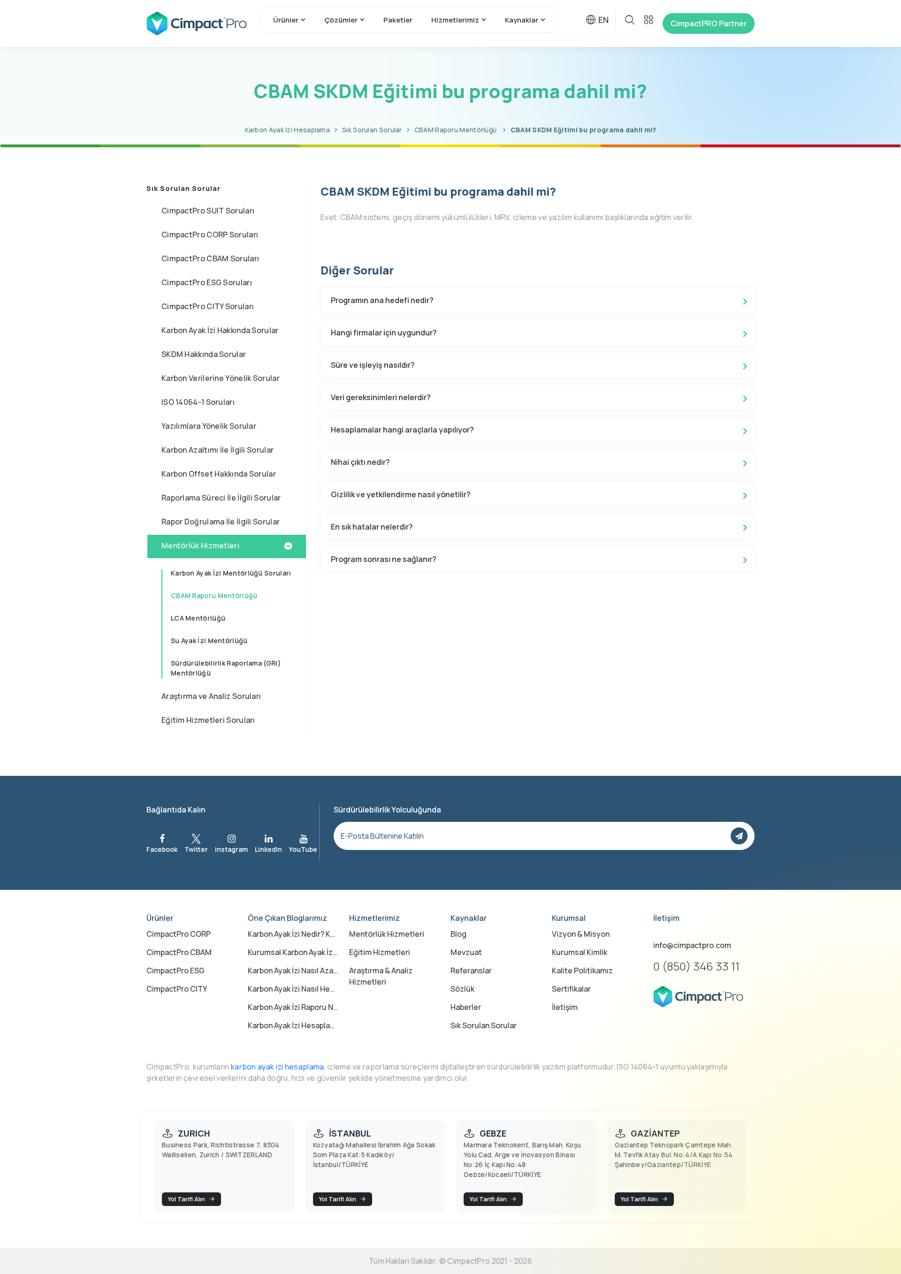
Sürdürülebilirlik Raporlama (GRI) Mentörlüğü (226, 668)
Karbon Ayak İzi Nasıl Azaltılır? (293, 970)
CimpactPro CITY (176, 989)
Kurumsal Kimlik (579, 952)
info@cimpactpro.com (692, 945)
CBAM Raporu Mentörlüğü (456, 129)
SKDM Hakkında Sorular (203, 354)
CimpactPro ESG (175, 970)
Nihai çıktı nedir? (360, 462)
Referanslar (471, 970)
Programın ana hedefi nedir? (382, 300)
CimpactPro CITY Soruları (207, 306)
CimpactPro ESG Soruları (206, 282)
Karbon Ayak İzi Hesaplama (287, 129)
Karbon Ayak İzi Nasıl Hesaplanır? (293, 989)
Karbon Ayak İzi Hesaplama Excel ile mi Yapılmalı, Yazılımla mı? (293, 1025)
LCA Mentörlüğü (198, 618)
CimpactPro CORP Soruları (209, 234)
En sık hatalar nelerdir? (372, 527)
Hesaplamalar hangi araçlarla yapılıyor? (402, 430)
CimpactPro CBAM (179, 952)
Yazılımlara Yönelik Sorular (208, 426)
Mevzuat (466, 952)
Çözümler (341, 19)
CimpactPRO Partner (709, 23)
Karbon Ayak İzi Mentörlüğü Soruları (231, 573)
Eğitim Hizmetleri (379, 952)
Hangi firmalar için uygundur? (384, 332)
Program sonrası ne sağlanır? (383, 559)
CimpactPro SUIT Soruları (207, 210)
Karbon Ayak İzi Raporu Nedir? (293, 1007)
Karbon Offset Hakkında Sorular (218, 474)
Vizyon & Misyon (581, 934)
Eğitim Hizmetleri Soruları (208, 720)
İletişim (565, 1007)
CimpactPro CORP (178, 934)
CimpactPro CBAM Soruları (210, 258)
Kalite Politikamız (582, 970)
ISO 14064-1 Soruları (198, 402)
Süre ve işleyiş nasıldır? (373, 365)
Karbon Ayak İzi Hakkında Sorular (220, 330)
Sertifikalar (571, 989)
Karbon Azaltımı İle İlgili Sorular (217, 450)
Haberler (465, 1007)
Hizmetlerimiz (455, 19)
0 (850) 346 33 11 (696, 966)
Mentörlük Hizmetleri (200, 545)
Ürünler (285, 19)
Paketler (397, 19)
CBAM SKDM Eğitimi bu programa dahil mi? (584, 129)
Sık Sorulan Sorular (372, 129)
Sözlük (462, 989)
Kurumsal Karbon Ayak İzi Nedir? (293, 952)
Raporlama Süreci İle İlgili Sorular (221, 498)
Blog (458, 934)
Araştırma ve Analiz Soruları (211, 696)
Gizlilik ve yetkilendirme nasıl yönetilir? (401, 494)
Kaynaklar (521, 19)
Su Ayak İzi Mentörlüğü (209, 640)
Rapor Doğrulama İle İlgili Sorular (220, 521)
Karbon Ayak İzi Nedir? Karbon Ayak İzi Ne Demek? (293, 934)
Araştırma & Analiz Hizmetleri (380, 976)
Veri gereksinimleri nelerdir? (381, 397)
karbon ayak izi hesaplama (277, 1067)
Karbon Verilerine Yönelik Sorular (220, 378)
